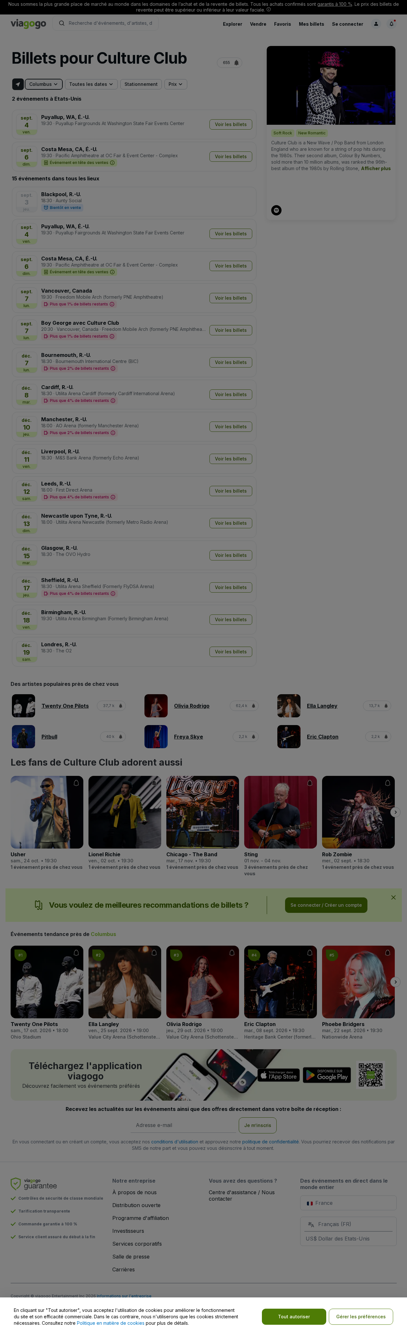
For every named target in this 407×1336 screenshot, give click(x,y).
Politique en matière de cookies (110, 1323)
